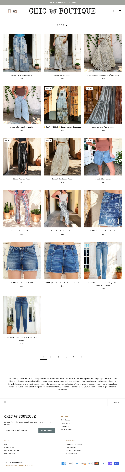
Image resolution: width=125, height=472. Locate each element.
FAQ (5, 444)
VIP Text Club (66, 429)
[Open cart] (120, 11)
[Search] (114, 11)
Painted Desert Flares (21, 231)
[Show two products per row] (5, 402)
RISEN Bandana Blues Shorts (103, 231)
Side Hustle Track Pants (62, 231)
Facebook (65, 426)
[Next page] (81, 357)
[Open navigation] (5, 11)
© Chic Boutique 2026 (14, 462)
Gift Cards (65, 420)
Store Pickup (71, 447)
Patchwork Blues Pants (21, 75)
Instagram (65, 423)
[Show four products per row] (9, 402)
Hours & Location (11, 450)
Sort (115, 402)
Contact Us (9, 447)
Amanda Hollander (25, 465)
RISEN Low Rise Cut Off (22, 283)
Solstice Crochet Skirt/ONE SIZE (103, 75)
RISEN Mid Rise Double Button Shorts (62, 283)
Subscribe (46, 430)
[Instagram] (15, 11)
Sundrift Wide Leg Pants (21, 127)
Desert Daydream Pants (62, 179)
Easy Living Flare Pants (103, 127)
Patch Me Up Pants (62, 75)
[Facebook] (9, 11)
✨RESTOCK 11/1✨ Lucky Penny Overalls (62, 127)
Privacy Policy (71, 453)
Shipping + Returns (74, 444)
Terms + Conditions (74, 450)
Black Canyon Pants (22, 179)
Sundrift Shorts (103, 179)
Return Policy (9, 453)
